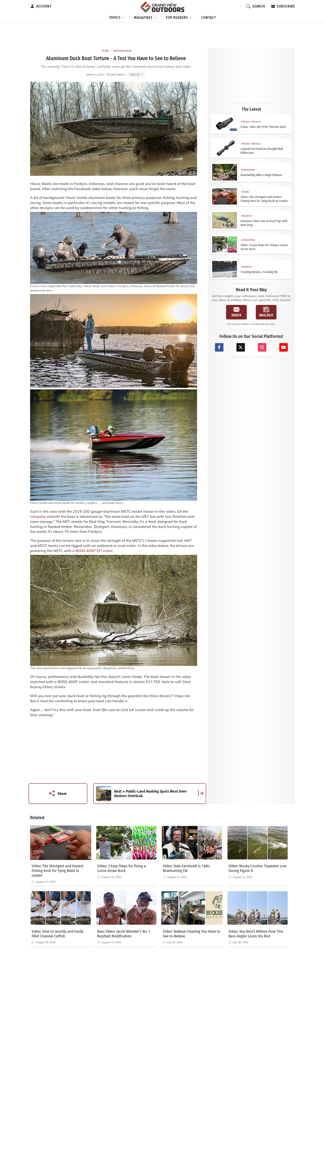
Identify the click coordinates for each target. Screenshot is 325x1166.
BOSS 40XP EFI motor (94, 550)
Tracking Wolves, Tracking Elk (259, 272)
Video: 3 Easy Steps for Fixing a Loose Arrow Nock (264, 247)
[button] (117, 17)
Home (105, 50)
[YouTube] (283, 347)
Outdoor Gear (122, 50)
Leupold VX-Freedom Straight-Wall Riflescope (262, 151)
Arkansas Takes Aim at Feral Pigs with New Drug (264, 223)
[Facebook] (219, 347)
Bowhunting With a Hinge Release (261, 175)
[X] (240, 347)
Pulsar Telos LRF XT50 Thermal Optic (263, 127)
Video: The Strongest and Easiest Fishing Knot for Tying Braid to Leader (264, 199)
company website (45, 516)
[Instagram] (262, 347)
